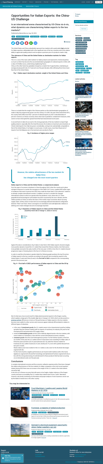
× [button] (22, 455)
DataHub (17, 2)
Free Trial (98, 2)
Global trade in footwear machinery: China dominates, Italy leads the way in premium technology (83, 134)
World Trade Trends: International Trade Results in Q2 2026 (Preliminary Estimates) (83, 153)
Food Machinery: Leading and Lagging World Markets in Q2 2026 (83, 97)
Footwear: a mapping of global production (48, 408)
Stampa (67, 42)
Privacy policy (98, 462)
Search (78, 14)
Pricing (46, 2)
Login (83, 2)
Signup (88, 2)
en (92, 2)
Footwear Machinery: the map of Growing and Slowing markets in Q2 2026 (83, 115)
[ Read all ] (53, 401)
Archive (77, 81)
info (61, 2)
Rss (77, 16)
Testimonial (54, 2)
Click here (83, 29)
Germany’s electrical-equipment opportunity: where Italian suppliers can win (49, 426)
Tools (31, 2)
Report (24, 2)
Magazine (38, 2)
